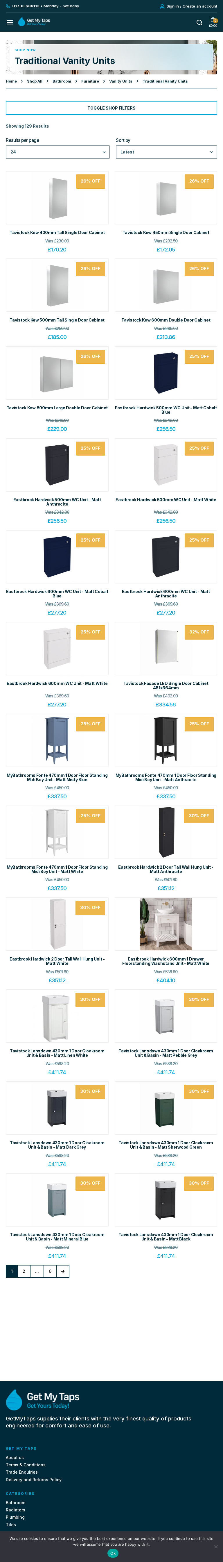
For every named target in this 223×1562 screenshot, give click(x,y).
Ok (113, 1553)
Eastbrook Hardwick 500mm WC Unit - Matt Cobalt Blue (166, 410)
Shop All (34, 81)
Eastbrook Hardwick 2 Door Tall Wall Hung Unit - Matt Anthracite (165, 869)
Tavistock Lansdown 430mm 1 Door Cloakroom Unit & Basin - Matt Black (165, 1236)
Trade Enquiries (22, 1472)
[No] (216, 1546)
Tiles (11, 1524)
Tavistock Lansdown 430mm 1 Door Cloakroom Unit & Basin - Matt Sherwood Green (165, 1144)
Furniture (90, 81)
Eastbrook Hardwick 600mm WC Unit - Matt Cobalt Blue (57, 593)
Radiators (15, 1510)
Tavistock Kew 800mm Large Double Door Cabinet (57, 407)
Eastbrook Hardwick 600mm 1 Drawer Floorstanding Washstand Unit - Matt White (165, 961)
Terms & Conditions (26, 1465)
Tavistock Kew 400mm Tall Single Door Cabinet (57, 232)
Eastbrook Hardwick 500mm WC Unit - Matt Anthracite (57, 501)
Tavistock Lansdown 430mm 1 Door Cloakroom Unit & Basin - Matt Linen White (57, 1053)
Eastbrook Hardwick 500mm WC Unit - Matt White (166, 499)
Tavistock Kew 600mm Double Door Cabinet (165, 319)
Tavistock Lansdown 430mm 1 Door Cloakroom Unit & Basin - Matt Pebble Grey (165, 1053)
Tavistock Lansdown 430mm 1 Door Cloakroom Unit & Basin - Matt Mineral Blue (57, 1236)
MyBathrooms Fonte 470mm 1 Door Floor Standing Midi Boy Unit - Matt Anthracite (166, 777)
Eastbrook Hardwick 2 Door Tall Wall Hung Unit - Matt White (57, 961)
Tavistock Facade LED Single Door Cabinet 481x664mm (165, 685)
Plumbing (15, 1517)
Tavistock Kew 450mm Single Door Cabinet (166, 232)
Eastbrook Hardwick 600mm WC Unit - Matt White (57, 683)
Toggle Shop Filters (111, 108)
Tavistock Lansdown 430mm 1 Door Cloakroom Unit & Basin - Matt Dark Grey (57, 1144)
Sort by (123, 140)
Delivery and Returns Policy (34, 1479)
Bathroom (62, 81)
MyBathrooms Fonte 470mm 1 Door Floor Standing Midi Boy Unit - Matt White (57, 869)
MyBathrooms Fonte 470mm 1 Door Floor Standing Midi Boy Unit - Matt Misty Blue (57, 777)
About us (15, 1457)
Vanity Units (120, 81)
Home (11, 81)
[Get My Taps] (34, 24)
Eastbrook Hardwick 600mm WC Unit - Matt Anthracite (166, 593)
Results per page (22, 140)
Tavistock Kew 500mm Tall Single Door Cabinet (57, 319)
